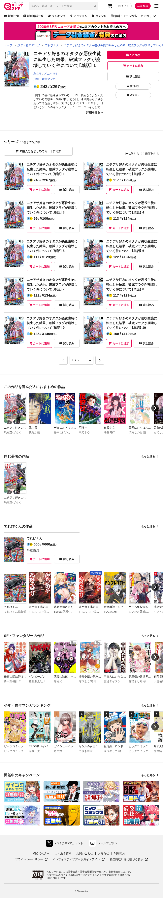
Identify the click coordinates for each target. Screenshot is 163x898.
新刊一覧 (13, 16)
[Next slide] (155, 408)
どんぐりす (51, 73)
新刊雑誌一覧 (35, 16)
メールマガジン (107, 843)
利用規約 (119, 853)
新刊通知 (135, 86)
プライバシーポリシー (31, 859)
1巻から (134, 153)
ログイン (123, 6)
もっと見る (148, 456)
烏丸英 (37, 73)
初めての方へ (41, 853)
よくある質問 (63, 853)
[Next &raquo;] (99, 360)
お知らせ (103, 853)
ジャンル (101, 16)
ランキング (59, 16)
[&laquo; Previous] (63, 360)
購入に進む (133, 55)
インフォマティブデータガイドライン (76, 859)
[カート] (110, 6)
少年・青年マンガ (44, 78)
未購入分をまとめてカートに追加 (40, 151)
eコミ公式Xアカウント (65, 844)
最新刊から (152, 153)
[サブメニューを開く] (156, 6)
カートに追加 (135, 65)
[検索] (94, 6)
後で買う (135, 95)
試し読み (135, 76)
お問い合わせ (84, 853)
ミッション (80, 16)
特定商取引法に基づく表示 (129, 859)
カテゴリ (146, 16)
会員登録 (142, 6)
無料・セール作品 (125, 16)
